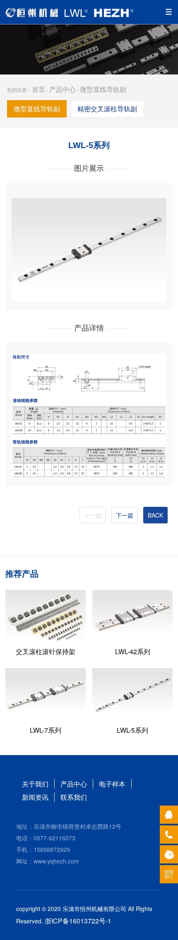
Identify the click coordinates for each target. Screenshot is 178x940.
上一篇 (92, 515)
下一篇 (124, 515)
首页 (38, 89)
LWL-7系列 (45, 730)
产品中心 (62, 89)
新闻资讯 (35, 797)
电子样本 (112, 784)
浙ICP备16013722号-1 (78, 921)
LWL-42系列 (132, 651)
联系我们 (73, 797)
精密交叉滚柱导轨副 (107, 108)
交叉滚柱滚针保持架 (45, 651)
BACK (155, 515)
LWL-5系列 (132, 730)
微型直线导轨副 (103, 89)
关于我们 (35, 784)
